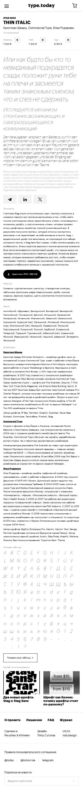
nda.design (70, 735)
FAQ (51, 720)
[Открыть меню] (6, 5)
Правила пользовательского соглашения (30, 752)
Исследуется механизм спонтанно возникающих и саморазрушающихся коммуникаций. (34, 118)
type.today (41, 5)
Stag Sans (9, 18)
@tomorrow (28, 760)
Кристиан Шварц (15, 27)
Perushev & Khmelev (17, 735)
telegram (48, 760)
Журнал (66, 720)
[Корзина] (76, 5)
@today (9, 760)
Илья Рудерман (63, 27)
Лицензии (34, 720)
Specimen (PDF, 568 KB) (24, 274)
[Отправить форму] (74, 781)
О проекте (12, 720)
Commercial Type (40, 27)
